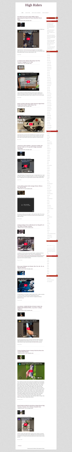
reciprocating (49, 205)
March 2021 (48, 123)
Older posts (19, 445)
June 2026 (48, 55)
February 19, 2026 (24, 227)
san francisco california (50, 208)
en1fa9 (48, 258)
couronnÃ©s (33, 215)
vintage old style (49, 235)
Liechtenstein (19, 395)
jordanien (48, 175)
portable (48, 203)
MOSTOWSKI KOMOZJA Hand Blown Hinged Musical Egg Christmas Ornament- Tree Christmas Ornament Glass (30, 406)
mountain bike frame (50, 193)
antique (48, 138)
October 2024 (49, 85)
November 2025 (49, 67)
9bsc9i (48, 266)
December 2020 (49, 125)
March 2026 (48, 60)
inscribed (48, 170)
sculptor (48, 210)
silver (48, 213)
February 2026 (49, 62)
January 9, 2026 (23, 310)
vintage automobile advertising (51, 233)
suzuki (48, 225)
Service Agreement (45, 12)
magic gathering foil (50, 183)
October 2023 (49, 95)
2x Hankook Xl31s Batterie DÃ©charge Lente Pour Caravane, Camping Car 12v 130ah (28, 61)
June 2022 (48, 112)
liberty (48, 180)
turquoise (48, 228)
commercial (48, 150)
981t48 (48, 261)
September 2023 (49, 97)
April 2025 (48, 75)
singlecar (48, 215)
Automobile (34, 177)
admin (30, 20)
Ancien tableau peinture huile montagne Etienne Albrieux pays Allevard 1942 (51, 47)
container (48, 153)
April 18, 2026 (23, 149)
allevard (48, 135)
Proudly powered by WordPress (31, 448)
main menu (48, 185)
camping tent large (49, 143)
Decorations (19, 434)
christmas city (49, 148)
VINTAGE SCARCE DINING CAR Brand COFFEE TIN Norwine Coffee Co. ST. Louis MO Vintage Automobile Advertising (29, 147)
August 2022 (49, 110)
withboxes (48, 238)
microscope (48, 188)
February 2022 (49, 115)
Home (22, 12)
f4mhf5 (48, 263)
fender (48, 163)
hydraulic (48, 168)
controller (48, 155)
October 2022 (49, 107)
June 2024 (48, 87)
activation (48, 133)
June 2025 (48, 72)
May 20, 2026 (23, 106)
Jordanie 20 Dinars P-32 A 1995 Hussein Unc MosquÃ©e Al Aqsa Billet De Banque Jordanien (30, 225)
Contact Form (27, 12)
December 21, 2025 (24, 353)
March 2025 (48, 77)
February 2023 (49, 100)
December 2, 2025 (24, 408)
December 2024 (49, 82)
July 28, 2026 (23, 20)
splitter (48, 218)
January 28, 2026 (23, 268)
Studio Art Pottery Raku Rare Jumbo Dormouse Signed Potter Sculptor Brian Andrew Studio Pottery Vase (30, 104)
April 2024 (48, 90)
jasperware (48, 173)
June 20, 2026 (23, 63)
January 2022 (49, 117)
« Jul (48, 253)
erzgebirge (48, 160)
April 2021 (48, 122)
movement (48, 195)
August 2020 (49, 128)
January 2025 (49, 80)
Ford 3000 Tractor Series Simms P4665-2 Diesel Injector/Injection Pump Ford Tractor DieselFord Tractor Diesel (29, 18)
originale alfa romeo (49, 198)
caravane (48, 145)
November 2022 (49, 105)
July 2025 (48, 70)
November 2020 (49, 127)
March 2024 (48, 92)
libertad (48, 178)
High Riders (33, 5)
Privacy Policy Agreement (36, 12)
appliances (48, 140)
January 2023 (49, 102)
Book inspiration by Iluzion (40, 448)
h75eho (48, 271)
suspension (48, 223)
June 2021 (48, 120)
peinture (48, 200)
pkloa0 (48, 268)
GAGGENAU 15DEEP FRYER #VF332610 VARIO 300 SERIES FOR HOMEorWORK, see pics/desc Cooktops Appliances (29, 308)
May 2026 (48, 57)
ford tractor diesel (49, 165)
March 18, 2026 (23, 188)
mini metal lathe (49, 190)
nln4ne (48, 273)
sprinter (48, 220)
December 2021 (49, 118)
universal (48, 230)
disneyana (48, 158)
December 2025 (49, 65)
